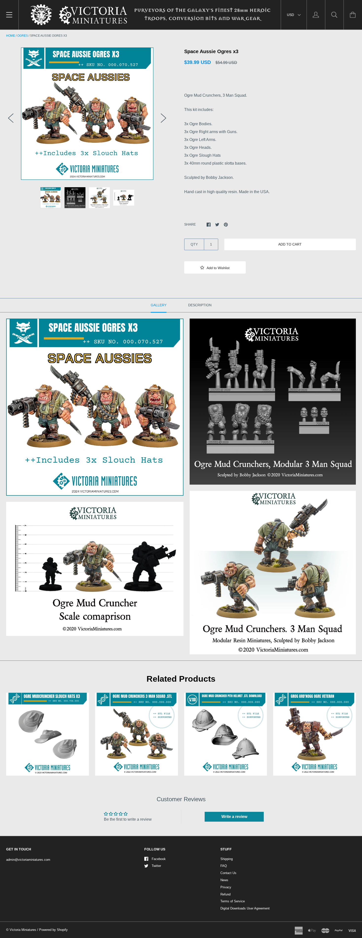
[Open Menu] (9, 15)
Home (10, 35)
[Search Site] (334, 15)
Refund (225, 894)
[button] (215, 267)
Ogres (22, 35)
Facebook (159, 859)
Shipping (226, 859)
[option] (87, 113)
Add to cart (290, 244)
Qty (194, 244)
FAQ (223, 866)
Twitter (156, 866)
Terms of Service (232, 901)
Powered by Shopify (53, 930)
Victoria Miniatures (23, 930)
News (224, 880)
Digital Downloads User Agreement (245, 908)
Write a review (234, 817)
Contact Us (228, 873)
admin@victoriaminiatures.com (28, 859)
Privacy (225, 887)
